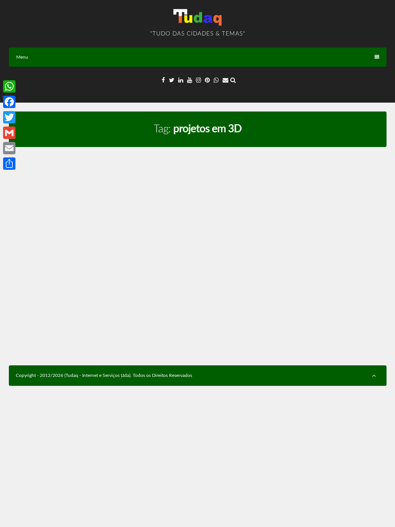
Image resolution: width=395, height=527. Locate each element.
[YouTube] (189, 80)
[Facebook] (163, 80)
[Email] (225, 80)
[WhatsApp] (216, 80)
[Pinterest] (207, 80)
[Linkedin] (180, 80)
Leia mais (171, 337)
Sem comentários (101, 257)
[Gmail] (9, 132)
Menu (22, 57)
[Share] (9, 163)
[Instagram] (198, 80)
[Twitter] (171, 80)
